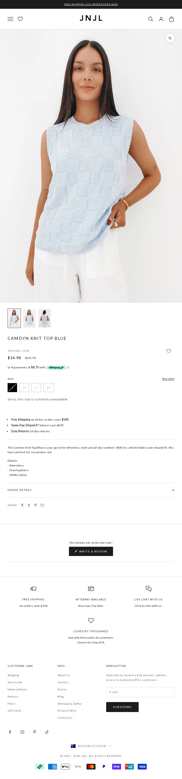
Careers (63, 682)
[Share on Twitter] (29, 505)
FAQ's (12, 703)
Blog (61, 696)
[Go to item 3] (44, 318)
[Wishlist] (20, 19)
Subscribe (122, 707)
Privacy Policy (67, 710)
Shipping (13, 675)
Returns (13, 696)
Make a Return (17, 689)
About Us (64, 675)
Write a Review (95, 552)
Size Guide (15, 682)
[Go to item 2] (29, 318)
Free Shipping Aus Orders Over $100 (91, 4)
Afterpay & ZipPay (70, 703)
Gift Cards (15, 710)
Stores (62, 689)
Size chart (168, 378)
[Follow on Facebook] (10, 732)
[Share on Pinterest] (35, 505)
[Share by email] (42, 505)
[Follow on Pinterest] (34, 732)
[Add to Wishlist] (91, 351)
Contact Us (65, 717)
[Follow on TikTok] (47, 732)
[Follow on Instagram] (22, 732)
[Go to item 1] (14, 318)
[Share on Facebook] (22, 505)
